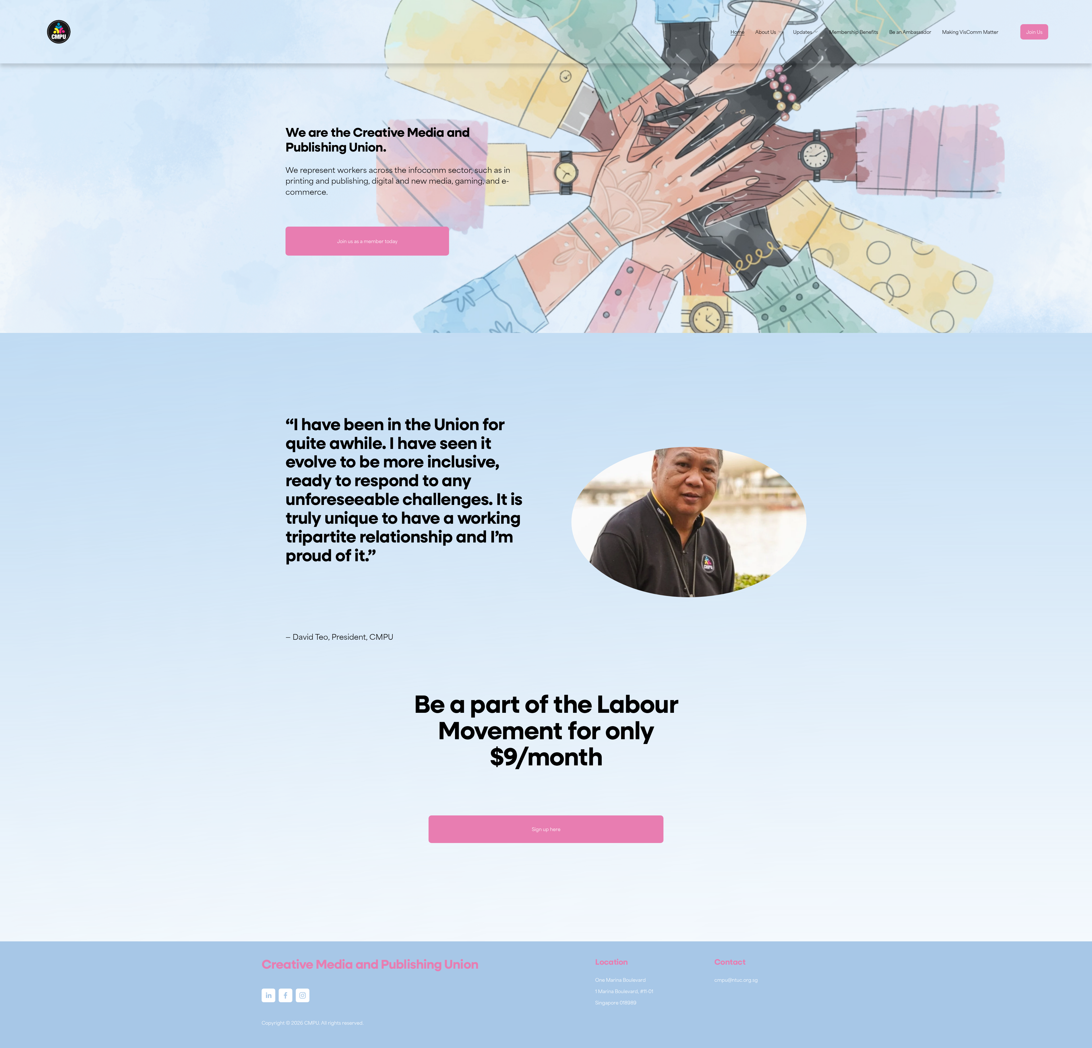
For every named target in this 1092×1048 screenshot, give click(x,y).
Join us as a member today (367, 241)
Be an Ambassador (910, 32)
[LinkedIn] (268, 995)
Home (737, 32)
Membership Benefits (853, 32)
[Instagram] (302, 995)
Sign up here (546, 829)
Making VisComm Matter (970, 32)
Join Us (1034, 32)
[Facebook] (285, 995)
